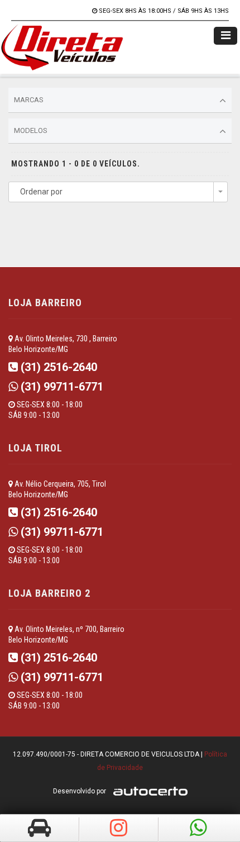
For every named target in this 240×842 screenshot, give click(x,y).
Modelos (30, 130)
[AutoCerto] (148, 791)
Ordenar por (41, 191)
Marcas (29, 100)
